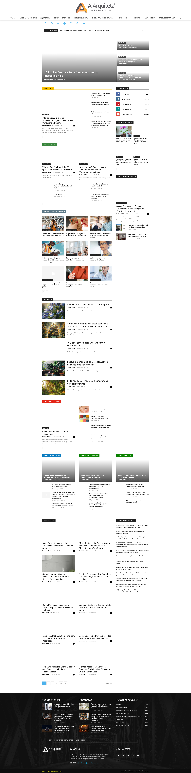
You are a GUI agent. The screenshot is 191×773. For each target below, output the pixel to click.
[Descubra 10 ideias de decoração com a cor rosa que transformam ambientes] (133, 74)
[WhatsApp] (77, 23)
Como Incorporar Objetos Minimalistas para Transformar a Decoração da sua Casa (57, 576)
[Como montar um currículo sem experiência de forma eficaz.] (101, 273)
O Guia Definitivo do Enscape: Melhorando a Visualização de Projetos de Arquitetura (130, 208)
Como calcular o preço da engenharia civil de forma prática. (51, 285)
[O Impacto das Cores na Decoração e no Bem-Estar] (84, 418)
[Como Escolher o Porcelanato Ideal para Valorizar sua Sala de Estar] (95, 625)
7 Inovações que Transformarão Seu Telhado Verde (63, 186)
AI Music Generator (122, 578)
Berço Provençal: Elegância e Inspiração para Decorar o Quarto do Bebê (57, 607)
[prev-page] (43, 137)
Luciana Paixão (46, 125)
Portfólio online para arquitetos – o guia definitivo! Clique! (100, 437)
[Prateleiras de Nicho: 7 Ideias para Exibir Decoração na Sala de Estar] (141, 131)
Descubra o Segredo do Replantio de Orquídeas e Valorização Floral (123, 140)
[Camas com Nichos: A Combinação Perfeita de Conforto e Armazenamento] (83, 487)
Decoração (122, 42)
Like (147, 94)
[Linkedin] (128, 756)
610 (61, 683)
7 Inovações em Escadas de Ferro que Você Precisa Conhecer (100, 196)
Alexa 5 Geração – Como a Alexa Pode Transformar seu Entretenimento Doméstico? (98, 495)
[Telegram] (64, 23)
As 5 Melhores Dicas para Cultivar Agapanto (88, 304)
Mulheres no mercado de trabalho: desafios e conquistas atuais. (98, 260)
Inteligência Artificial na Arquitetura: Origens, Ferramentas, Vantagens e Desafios (58, 120)
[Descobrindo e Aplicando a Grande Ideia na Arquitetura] (84, 105)
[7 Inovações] (47, 196)
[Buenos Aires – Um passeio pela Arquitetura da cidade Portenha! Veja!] (120, 495)
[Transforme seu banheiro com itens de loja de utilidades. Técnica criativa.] (84, 706)
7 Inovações (58, 194)
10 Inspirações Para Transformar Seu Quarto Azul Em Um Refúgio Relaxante (132, 544)
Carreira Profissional (48, 230)
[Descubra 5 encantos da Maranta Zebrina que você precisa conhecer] (53, 368)
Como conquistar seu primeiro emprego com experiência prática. (100, 235)
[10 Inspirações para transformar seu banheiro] (133, 42)
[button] (180, 18)
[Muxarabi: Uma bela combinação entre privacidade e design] (46, 487)
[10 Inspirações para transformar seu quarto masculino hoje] (79, 58)
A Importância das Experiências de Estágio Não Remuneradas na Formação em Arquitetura (101, 123)
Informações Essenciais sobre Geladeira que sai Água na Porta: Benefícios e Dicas (64, 706)
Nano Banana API (121, 584)
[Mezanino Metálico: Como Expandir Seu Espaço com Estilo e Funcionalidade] (58, 656)
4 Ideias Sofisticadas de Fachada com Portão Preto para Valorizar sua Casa (123, 161)
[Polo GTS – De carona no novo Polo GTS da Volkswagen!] (132, 471)
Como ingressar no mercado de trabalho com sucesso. (76, 259)
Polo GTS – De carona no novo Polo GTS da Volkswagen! (132, 476)
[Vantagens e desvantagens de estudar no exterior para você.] (53, 223)
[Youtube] (84, 23)
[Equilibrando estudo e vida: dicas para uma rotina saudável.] (77, 273)
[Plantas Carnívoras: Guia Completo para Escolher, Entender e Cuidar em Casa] (95, 563)
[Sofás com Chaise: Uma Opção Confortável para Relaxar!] (95, 471)
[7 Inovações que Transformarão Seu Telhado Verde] (47, 186)
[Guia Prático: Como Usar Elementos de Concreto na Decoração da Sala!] (46, 506)
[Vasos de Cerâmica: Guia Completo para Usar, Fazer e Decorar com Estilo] (95, 594)
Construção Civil (47, 164)
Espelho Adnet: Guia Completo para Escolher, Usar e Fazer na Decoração (58, 638)
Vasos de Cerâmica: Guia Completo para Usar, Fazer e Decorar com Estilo (95, 607)
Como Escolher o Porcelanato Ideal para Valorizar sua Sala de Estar (95, 637)
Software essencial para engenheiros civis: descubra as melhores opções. (53, 260)
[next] (145, 30)
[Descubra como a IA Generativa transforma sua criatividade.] (84, 428)
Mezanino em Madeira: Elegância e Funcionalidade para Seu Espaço (141, 161)
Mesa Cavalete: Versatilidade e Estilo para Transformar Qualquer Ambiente (84, 30)
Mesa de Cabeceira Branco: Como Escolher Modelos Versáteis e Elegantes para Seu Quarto (94, 545)
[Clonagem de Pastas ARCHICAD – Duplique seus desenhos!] (121, 227)
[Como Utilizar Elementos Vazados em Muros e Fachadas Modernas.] (58, 471)
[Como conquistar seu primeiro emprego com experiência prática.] (101, 223)
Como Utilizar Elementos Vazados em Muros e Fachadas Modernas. (57, 476)
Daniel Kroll (45, 551)
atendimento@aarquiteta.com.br (88, 763)
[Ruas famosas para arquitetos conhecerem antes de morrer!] (120, 487)
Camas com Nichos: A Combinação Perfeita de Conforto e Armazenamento (99, 486)
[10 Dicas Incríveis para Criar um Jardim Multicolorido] (53, 349)
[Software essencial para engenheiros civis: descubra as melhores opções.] (53, 248)
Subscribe (146, 114)
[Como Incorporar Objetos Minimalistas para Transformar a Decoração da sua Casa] (58, 563)
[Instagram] (51, 23)
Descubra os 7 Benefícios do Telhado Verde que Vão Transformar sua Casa (92, 169)
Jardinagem (120, 136)
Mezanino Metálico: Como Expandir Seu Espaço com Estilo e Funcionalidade (58, 669)
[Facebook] (45, 23)
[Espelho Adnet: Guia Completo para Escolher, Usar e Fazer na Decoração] (58, 625)
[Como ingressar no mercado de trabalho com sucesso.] (77, 248)
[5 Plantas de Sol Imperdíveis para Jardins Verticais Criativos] (53, 387)
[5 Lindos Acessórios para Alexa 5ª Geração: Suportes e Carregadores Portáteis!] (47, 728)
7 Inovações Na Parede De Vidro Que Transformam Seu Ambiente (57, 168)
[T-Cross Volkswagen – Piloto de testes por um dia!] (120, 503)
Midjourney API (120, 590)
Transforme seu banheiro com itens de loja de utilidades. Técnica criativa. (101, 706)
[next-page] (47, 137)
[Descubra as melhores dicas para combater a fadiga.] (84, 409)
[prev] (142, 30)
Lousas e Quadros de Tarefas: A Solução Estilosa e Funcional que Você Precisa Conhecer (99, 504)
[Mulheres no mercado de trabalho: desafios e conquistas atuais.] (101, 248)
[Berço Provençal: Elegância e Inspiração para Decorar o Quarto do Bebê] (58, 594)
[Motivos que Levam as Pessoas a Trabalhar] (84, 114)
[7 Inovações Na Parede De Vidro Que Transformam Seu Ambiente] (58, 157)
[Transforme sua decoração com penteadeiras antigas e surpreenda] (133, 58)
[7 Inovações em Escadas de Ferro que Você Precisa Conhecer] (84, 196)
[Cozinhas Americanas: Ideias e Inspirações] (58, 417)
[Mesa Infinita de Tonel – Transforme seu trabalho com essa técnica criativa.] (84, 728)
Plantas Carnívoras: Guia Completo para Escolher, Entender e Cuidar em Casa (95, 576)
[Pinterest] (58, 23)
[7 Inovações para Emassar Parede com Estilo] (84, 186)
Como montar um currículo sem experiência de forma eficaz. (99, 285)
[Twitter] (71, 23)
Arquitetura (46, 114)
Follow (146, 99)
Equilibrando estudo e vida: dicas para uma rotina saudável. (75, 285)
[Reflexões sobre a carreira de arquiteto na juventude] (84, 95)
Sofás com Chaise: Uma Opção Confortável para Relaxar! (93, 476)
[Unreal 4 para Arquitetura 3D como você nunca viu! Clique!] (121, 236)
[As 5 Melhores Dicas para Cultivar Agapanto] (53, 311)
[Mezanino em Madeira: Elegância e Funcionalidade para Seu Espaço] (141, 152)
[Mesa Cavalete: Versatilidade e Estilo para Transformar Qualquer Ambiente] (58, 532)
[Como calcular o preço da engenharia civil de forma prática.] (53, 273)
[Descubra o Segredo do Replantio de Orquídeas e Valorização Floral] (124, 131)
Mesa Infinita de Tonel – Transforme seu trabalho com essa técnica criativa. (101, 728)
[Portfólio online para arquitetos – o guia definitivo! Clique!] (84, 437)
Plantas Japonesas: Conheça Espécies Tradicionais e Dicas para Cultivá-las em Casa (94, 669)
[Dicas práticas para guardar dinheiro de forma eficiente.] (77, 223)
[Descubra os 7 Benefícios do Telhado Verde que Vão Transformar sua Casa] (95, 157)
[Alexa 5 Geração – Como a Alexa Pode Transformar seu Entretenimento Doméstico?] (83, 496)
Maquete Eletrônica (121, 203)
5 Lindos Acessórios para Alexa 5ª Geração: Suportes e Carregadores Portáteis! (64, 728)
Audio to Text (120, 561)
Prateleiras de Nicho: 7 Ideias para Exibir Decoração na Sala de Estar (140, 141)
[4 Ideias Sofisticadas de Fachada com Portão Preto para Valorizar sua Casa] (124, 152)
